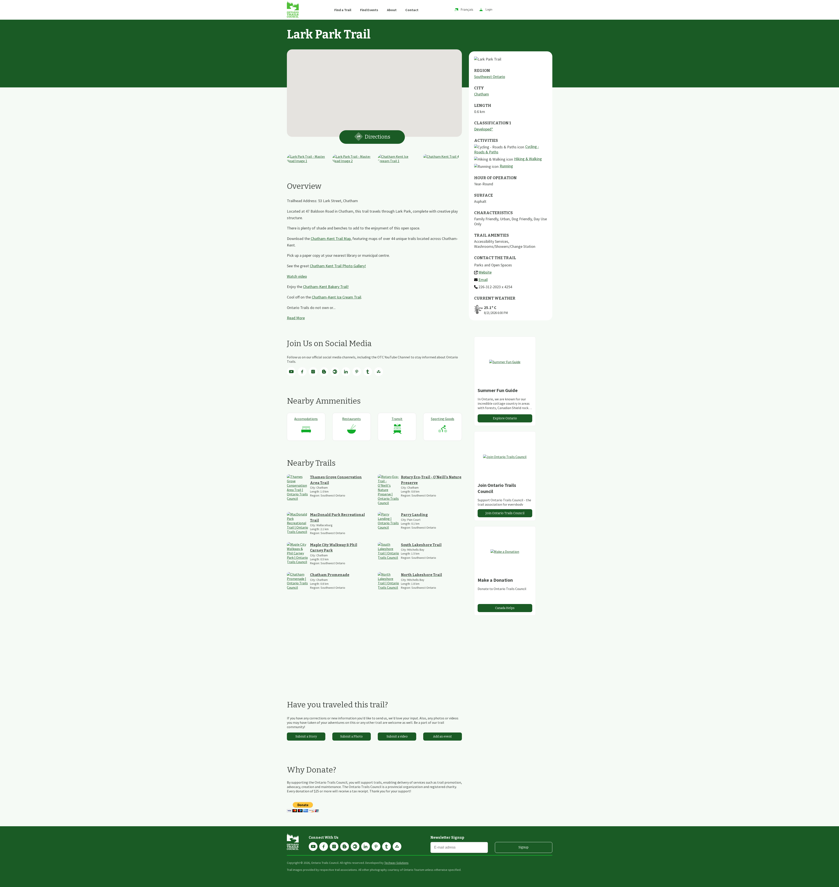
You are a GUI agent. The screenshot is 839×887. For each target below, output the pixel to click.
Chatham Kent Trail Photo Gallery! (338, 265)
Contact (411, 10)
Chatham (481, 94)
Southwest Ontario (489, 76)
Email (483, 279)
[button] (374, 90)
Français (467, 9)
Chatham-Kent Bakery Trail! (326, 286)
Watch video (297, 276)
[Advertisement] (374, 644)
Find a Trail (342, 10)
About (392, 10)
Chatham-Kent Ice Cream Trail (336, 297)
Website (485, 272)
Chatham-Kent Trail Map (331, 238)
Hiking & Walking (528, 158)
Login (488, 9)
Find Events (369, 10)
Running (506, 165)
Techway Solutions (396, 863)
